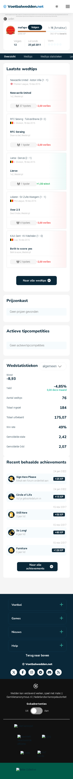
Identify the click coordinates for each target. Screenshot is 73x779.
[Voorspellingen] (59, 672)
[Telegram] (41, 672)
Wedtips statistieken (51, 56)
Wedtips (28, 56)
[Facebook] (23, 672)
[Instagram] (32, 672)
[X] (15, 672)
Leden (11, 18)
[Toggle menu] (67, 6)
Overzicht (10, 56)
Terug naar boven (37, 655)
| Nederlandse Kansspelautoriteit (50, 697)
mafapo (22, 27)
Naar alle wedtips (34, 280)
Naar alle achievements (35, 566)
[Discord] (50, 672)
